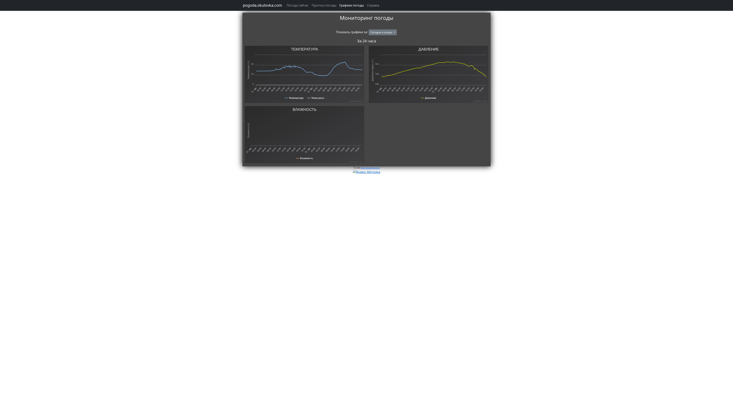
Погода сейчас (298, 5)
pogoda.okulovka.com (262, 5)
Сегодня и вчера (381, 32)
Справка (373, 5)
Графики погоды (351, 5)
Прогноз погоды (324, 5)
